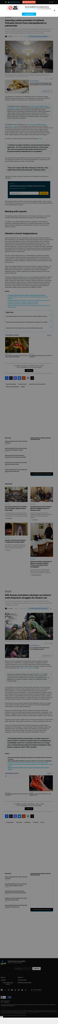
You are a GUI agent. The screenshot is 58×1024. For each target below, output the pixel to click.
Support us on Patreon (31, 8)
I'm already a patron (29, 14)
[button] (5, 2)
